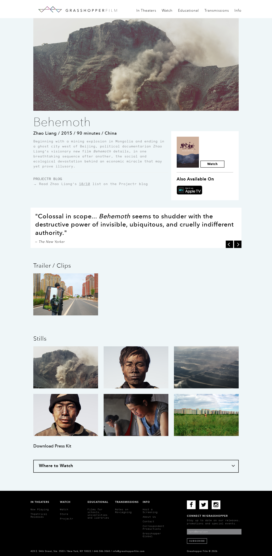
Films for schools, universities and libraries (98, 513)
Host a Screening (150, 511)
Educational (188, 12)
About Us (149, 516)
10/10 (84, 184)
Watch (167, 12)
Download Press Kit (52, 446)
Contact (148, 521)
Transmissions (216, 12)
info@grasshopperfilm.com (129, 551)
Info (237, 12)
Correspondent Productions (153, 527)
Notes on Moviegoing (123, 511)
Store (64, 514)
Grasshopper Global (152, 535)
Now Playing (40, 509)
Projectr (66, 518)
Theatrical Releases (39, 515)
